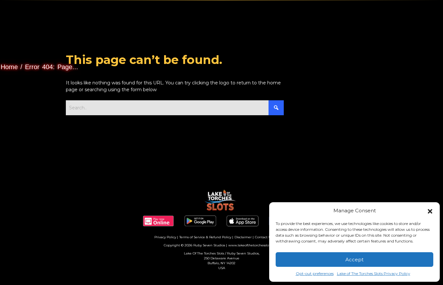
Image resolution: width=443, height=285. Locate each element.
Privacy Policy (165, 237)
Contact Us (263, 237)
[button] (430, 210)
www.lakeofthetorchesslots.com (253, 245)
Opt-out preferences (315, 273)
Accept (354, 259)
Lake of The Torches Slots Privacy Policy (373, 273)
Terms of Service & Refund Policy (205, 237)
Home (9, 66)
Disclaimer (243, 237)
